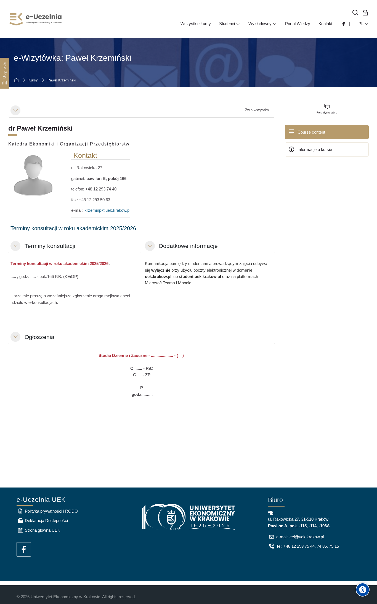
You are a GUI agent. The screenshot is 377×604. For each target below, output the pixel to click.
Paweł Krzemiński (61, 80)
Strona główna (17, 80)
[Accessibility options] (363, 590)
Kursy (33, 80)
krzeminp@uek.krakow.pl (107, 210)
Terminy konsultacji (50, 246)
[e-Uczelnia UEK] (35, 19)
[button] (15, 110)
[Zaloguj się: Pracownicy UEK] (365, 12)
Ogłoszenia (39, 337)
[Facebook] (24, 549)
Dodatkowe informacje (188, 246)
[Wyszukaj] (355, 12)
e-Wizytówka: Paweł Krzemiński (72, 57)
